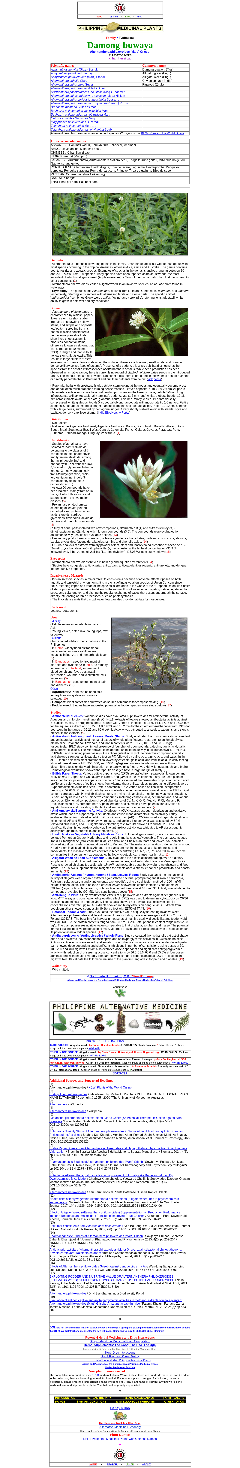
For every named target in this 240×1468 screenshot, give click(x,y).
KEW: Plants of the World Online (162, 133)
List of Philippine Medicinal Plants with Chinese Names (120, 1438)
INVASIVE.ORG (97, 1055)
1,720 (95, 1374)
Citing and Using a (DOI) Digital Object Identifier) (138, 1331)
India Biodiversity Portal (113, 412)
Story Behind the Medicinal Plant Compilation (120, 1341)
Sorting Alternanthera (68, 1094)
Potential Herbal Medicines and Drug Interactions (120, 1337)
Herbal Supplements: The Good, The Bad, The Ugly (120, 1345)
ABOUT (140, 17)
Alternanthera (59, 1104)
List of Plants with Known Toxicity (120, 1356)
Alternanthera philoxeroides (68, 1111)
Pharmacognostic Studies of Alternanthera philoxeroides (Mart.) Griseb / (97, 1161)
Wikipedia (154, 379)
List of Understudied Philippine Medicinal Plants (100, 1360)
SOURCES (120, 1073)
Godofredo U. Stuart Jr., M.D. (110, 976)
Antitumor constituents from (86, 1226)
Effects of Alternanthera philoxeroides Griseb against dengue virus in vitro (98, 1266)
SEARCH (114, 17)
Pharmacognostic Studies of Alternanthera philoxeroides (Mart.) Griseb (96, 1236)
